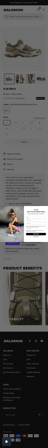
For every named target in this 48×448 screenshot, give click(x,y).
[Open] (6, 441)
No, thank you (36, 236)
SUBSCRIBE (36, 234)
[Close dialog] (1, 207)
